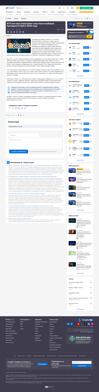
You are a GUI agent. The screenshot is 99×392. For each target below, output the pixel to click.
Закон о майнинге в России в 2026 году (78, 298)
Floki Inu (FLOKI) (10, 342)
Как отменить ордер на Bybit (76, 282)
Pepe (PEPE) (9, 340)
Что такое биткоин (10, 321)
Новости (45, 12)
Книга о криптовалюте (55, 347)
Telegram (63, 8)
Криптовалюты (9, 12)
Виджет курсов (53, 349)
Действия (86, 123)
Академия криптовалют (55, 345)
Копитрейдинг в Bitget (74, 292)
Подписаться (82, 366)
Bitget (74, 70)
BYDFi (74, 64)
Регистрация (88, 8)
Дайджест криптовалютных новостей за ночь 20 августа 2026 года (84, 204)
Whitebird (37, 338)
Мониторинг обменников (41, 321)
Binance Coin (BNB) (10, 331)
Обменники (27, 12)
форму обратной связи (86, 331)
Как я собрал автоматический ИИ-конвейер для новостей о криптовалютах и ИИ (84, 245)
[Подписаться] (89, 36)
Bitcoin (74, 123)
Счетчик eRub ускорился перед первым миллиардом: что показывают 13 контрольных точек (84, 255)
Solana (8, 35)
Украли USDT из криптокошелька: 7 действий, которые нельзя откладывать (84, 266)
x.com (67, 8)
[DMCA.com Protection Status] (49, 387)
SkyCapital (76, 96)
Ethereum (75, 128)
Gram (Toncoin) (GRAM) (11, 333)
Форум (51, 340)
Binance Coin (75, 141)
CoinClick (75, 108)
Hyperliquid (76, 134)
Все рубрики (72, 12)
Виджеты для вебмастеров (39, 355)
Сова (36, 333)
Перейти (86, 85)
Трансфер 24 (38, 340)
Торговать (86, 47)
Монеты (8, 319)
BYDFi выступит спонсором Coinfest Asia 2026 (19, 218)
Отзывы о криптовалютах (56, 338)
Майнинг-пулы (61, 12)
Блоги (51, 333)
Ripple (74, 154)
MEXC (74, 58)
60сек (36, 328)
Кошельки (36, 12)
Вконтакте (92, 18)
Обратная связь (21, 355)
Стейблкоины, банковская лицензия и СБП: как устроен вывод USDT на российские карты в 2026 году (84, 223)
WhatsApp (82, 18)
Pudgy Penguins (75, 148)
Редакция (29, 355)
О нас (14, 355)
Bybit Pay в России (73, 303)
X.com (87, 18)
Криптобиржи (24, 319)
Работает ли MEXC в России (75, 287)
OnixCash (75, 102)
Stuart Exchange (77, 84)
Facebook (90, 18)
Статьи (52, 12)
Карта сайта (53, 342)
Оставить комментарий (19, 151)
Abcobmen (37, 324)
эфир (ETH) (26, 71)
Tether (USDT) (9, 326)
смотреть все (80, 75)
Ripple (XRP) (9, 328)
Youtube (59, 8)
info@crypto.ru (90, 332)
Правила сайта (82, 355)
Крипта (36, 331)
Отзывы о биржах (54, 335)
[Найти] (17, 8)
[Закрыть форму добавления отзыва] (61, 132)
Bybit (74, 52)
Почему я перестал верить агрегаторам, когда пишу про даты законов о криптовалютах (84, 234)
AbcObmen (76, 90)
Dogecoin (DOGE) (10, 338)
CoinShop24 (38, 335)
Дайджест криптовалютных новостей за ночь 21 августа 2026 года (84, 196)
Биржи (18, 12)
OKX (74, 46)
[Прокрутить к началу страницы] (96, 383)
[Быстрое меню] (77, 8)
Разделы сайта (54, 319)
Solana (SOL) (9, 335)
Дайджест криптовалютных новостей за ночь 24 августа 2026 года (82, 25)
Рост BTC (55, 79)
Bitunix (22, 328)
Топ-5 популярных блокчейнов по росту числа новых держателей (84, 181)
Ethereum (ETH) (9, 324)
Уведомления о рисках (52, 355)
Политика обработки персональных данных (68, 355)
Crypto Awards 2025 (87, 12)
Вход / (83, 8)
